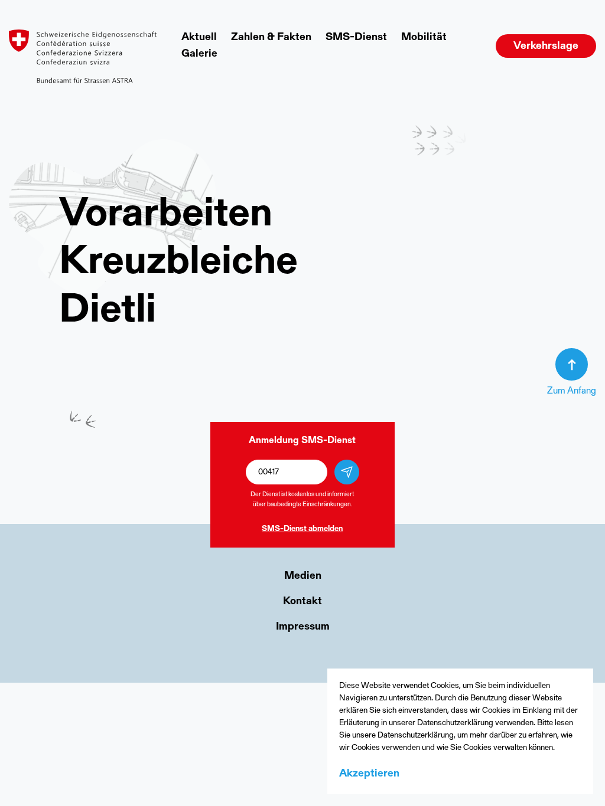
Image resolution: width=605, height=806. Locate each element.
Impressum (303, 627)
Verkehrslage (545, 46)
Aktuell (199, 37)
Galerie (199, 54)
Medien (302, 576)
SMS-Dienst (356, 37)
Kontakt (302, 602)
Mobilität (424, 37)
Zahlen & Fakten (271, 37)
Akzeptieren (369, 774)
